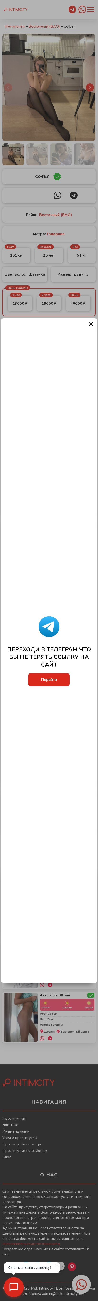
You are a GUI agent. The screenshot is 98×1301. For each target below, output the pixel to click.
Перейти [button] (49, 680)
